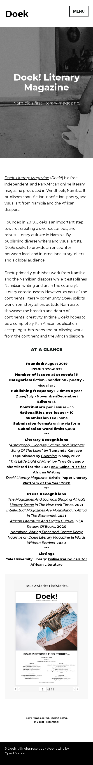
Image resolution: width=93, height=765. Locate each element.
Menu (79, 11)
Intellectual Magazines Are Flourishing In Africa (46, 510)
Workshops (31, 163)
